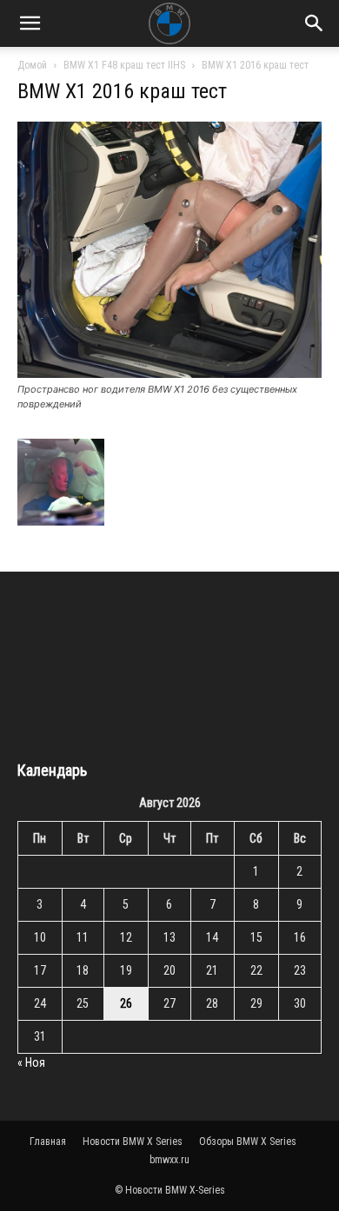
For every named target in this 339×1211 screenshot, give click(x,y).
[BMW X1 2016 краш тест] (169, 373)
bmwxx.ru (169, 1160)
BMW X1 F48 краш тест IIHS (124, 65)
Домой (32, 65)
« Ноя (31, 1062)
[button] (29, 23)
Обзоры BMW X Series (247, 1141)
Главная (48, 1141)
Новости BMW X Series (133, 1141)
